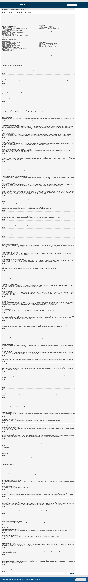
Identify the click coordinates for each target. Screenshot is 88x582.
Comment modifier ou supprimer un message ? (9, 39)
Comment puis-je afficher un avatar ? (7, 33)
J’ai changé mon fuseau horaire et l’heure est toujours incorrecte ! (12, 30)
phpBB (62, 171)
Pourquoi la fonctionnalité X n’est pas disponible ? (46, 55)
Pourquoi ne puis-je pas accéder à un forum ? (9, 44)
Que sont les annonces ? (6, 58)
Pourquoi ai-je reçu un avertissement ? (8, 46)
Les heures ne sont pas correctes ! (7, 29)
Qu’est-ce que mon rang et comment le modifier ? (9, 34)
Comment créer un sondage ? (6, 41)
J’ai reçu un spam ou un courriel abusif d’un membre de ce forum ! (49, 28)
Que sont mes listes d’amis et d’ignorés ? (45, 31)
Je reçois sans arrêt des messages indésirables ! (46, 27)
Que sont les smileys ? (5, 55)
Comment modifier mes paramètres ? (7, 27)
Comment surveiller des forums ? (44, 45)
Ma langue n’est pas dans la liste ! (7, 31)
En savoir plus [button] (37, 579)
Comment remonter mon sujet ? (7, 50)
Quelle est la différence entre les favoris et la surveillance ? (48, 43)
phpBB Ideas (54, 551)
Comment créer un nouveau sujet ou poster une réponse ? (11, 38)
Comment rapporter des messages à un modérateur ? (10, 47)
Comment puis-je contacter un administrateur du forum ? (47, 57)
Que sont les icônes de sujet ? (6, 61)
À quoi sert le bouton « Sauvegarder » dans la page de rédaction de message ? (14, 48)
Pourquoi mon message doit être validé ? (8, 49)
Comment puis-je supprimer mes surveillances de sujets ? (48, 46)
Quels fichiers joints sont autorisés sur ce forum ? (46, 49)
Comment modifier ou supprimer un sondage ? (9, 43)
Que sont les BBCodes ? (5, 53)
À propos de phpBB (23, 545)
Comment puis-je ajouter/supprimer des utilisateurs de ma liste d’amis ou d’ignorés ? (52, 32)
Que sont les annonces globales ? (7, 57)
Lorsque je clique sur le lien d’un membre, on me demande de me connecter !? (15, 35)
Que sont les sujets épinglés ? (6, 59)
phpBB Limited (29, 544)
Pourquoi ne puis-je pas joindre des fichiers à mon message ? (11, 45)
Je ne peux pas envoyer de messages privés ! (46, 26)
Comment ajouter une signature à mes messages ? (10, 40)
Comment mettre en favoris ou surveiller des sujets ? (47, 44)
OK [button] (80, 579)
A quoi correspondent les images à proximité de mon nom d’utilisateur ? (13, 32)
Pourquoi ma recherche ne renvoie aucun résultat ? (47, 37)
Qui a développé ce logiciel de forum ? (45, 54)
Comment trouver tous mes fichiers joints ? (45, 50)
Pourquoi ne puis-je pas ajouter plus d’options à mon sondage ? (11, 42)
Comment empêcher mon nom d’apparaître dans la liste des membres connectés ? (15, 28)
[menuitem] (13, 1)
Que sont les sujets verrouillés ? (7, 60)
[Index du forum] (13, 5)
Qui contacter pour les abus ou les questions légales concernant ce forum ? (51, 56)
